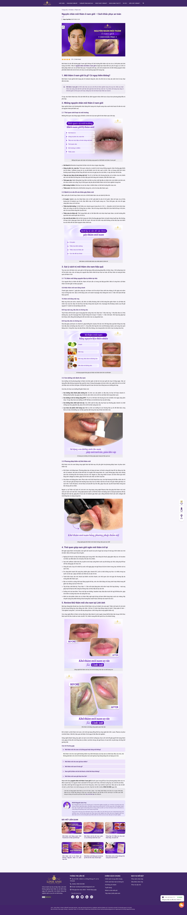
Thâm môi (78, 10)
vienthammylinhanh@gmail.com (85, 887)
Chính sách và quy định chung (113, 879)
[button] (93, 750)
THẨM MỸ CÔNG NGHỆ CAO (86, 3)
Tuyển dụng (108, 887)
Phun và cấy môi (136, 884)
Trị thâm (71, 10)
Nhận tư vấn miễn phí (111, 890)
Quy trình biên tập (90, 794)
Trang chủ (64, 10)
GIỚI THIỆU (61, 3)
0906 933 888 (81, 884)
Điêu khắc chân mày (137, 882)
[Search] (143, 3)
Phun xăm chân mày (137, 879)
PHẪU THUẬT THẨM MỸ (101, 3)
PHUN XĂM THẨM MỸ (72, 3)
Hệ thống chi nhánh (110, 884)
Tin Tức (125, 3)
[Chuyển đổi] (63, 749)
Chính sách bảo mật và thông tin (114, 882)
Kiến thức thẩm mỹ (134, 3)
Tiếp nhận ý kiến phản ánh (112, 893)
